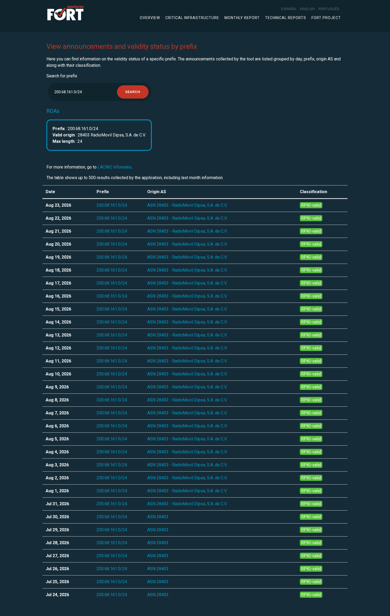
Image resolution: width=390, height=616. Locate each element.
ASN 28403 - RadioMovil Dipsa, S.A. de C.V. (187, 205)
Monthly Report (242, 18)
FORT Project (326, 18)
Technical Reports (285, 18)
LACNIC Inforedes (115, 167)
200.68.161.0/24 (112, 205)
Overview (150, 18)
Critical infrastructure (192, 18)
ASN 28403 (157, 516)
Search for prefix (61, 75)
